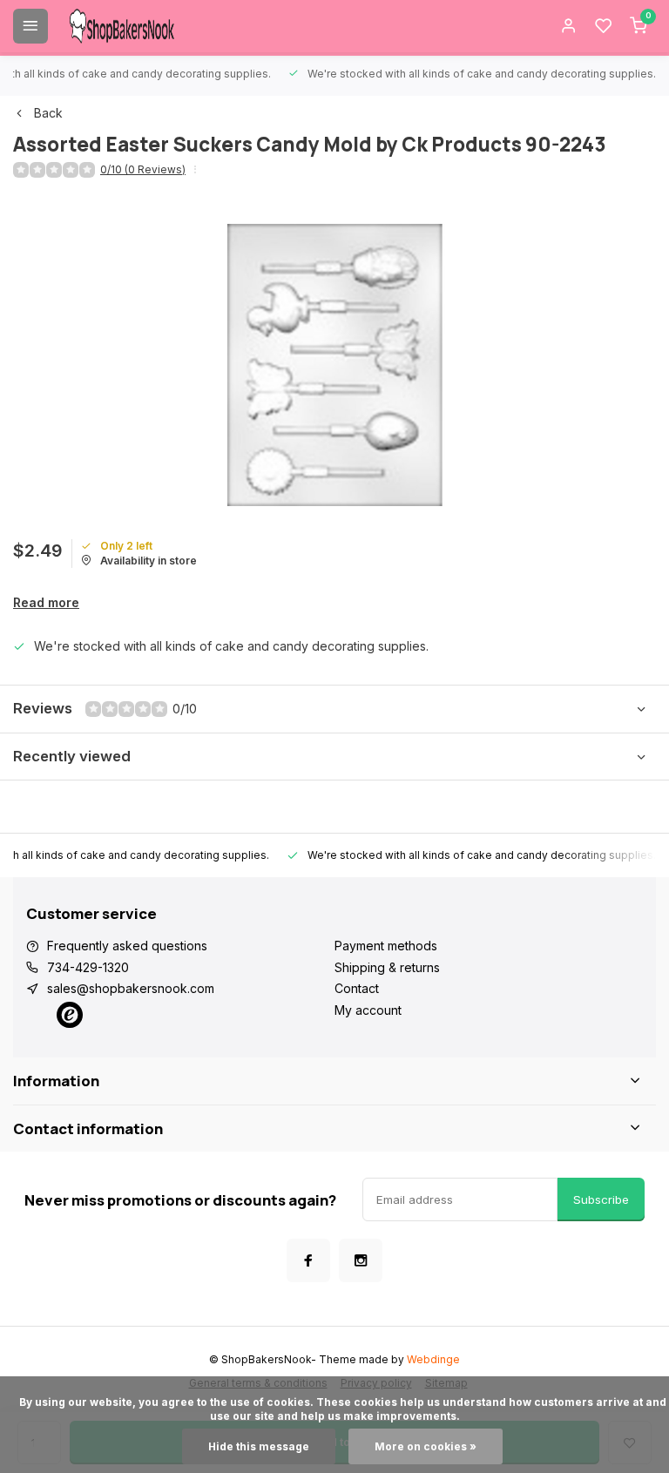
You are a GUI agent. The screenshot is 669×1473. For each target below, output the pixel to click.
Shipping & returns (387, 967)
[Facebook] (308, 1260)
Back (48, 112)
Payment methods (385, 945)
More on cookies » (425, 1446)
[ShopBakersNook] (122, 26)
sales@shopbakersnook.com (130, 988)
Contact (356, 988)
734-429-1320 (88, 967)
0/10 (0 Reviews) (143, 169)
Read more (46, 602)
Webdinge (433, 1359)
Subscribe (601, 1199)
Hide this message (258, 1446)
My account (368, 1010)
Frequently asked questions (127, 945)
